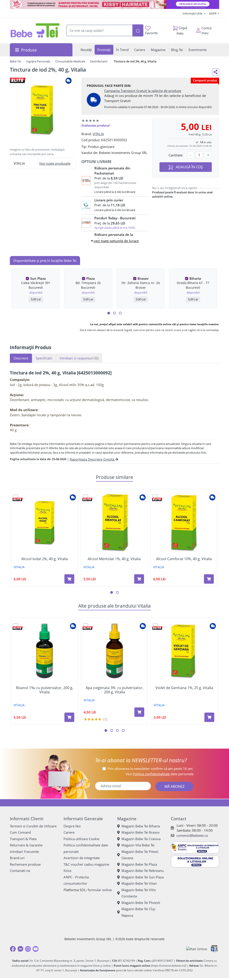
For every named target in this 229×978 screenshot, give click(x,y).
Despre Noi (72, 826)
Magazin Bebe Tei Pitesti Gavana (139, 854)
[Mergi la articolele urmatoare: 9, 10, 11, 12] (120, 313)
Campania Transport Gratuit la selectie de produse (142, 90)
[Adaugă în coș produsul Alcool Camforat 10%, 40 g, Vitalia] (209, 579)
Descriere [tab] (21, 358)
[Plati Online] (196, 949)
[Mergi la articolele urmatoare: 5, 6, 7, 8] (114, 313)
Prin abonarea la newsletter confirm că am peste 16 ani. (150, 768)
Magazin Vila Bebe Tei (138, 845)
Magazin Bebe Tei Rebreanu (142, 870)
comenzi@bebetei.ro (192, 835)
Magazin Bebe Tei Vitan (139, 883)
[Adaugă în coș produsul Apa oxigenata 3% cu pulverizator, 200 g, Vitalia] (139, 712)
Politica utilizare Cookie (81, 839)
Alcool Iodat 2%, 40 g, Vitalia (44, 559)
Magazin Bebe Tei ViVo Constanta (138, 893)
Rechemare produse (25, 864)
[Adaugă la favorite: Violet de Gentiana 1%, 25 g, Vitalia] (155, 625)
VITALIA (98, 134)
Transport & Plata (23, 839)
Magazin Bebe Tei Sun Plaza (142, 877)
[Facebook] (13, 949)
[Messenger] (20, 949)
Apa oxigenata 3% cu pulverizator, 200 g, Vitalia (114, 690)
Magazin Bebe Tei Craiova (141, 839)
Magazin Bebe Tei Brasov (140, 832)
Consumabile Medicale (70, 61)
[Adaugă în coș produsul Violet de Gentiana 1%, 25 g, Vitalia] (209, 717)
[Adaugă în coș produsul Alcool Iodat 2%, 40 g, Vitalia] (69, 579)
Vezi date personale (159, 774)
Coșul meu (181, 30)
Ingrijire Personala (38, 61)
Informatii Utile (192, 13)
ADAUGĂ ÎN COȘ (189, 166)
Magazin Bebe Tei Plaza (139, 864)
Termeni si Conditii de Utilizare (33, 826)
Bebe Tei (15, 61)
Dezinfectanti (99, 61)
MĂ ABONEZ (174, 786)
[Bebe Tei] (35, 30)
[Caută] (137, 30)
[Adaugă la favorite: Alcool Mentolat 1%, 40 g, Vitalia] (85, 496)
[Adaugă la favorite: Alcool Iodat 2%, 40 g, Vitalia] (15, 496)
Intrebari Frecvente (24, 851)
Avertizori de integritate (82, 858)
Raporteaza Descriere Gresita (92, 459)
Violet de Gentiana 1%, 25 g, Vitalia (184, 688)
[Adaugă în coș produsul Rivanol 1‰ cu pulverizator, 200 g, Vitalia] (69, 717)
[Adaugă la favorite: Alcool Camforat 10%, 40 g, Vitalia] (155, 496)
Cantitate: (176, 155)
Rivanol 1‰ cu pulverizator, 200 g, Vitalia (44, 690)
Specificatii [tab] (44, 358)
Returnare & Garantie (26, 845)
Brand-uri (17, 858)
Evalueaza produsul (95, 125)
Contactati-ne (20, 870)
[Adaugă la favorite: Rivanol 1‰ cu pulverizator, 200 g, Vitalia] (15, 625)
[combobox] (99, 30)
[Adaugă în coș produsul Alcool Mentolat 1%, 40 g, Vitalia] (139, 579)
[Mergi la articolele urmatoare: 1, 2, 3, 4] (109, 313)
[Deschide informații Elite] (17, 499)
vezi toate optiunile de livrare (116, 241)
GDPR (213, 13)
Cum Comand (20, 832)
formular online (100, 890)
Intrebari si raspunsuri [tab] (79, 358)
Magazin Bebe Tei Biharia (140, 826)
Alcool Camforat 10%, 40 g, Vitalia (184, 559)
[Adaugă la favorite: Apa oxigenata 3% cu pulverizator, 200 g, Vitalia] (85, 625)
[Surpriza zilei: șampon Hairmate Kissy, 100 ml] (114, 4)
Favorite (151, 33)
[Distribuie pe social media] (215, 72)
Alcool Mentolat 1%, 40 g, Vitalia (114, 559)
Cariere (69, 832)
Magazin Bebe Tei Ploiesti (140, 902)
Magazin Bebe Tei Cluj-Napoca (138, 912)
